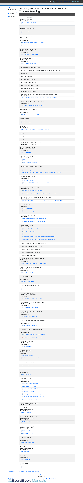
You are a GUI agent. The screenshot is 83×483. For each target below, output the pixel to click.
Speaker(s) (11, 13)
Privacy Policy (11, 478)
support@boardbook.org (41, 474)
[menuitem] (46, 1)
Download (11, 7)
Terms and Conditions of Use (49, 478)
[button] (50, 1)
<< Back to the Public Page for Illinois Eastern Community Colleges (23, 471)
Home (3, 3)
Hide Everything (12, 18)
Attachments (12, 16)
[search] (46, 1)
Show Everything (13, 12)
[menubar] (41, 1)
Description (11, 15)
